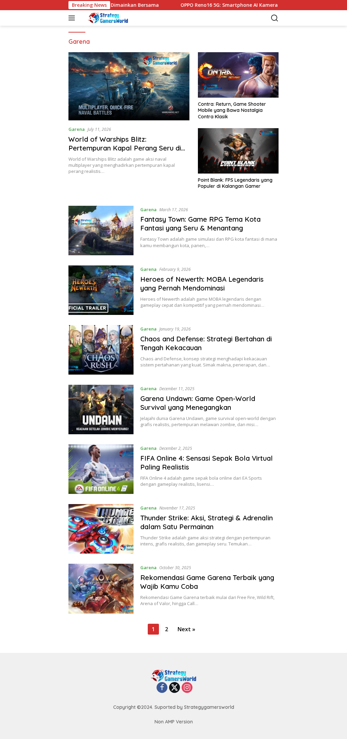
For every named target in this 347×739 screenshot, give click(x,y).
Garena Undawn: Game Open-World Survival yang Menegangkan (197, 403)
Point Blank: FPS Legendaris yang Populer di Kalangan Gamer (235, 183)
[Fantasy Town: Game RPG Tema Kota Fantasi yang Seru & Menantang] (101, 230)
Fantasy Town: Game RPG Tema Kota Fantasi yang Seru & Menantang (200, 223)
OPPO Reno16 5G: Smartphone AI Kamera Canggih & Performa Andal (245, 5)
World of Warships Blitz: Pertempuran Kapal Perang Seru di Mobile (124, 148)
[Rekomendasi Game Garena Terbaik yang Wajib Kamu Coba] (101, 588)
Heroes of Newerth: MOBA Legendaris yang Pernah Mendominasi (202, 283)
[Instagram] (187, 688)
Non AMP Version (174, 722)
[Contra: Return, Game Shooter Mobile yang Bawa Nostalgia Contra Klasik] (238, 75)
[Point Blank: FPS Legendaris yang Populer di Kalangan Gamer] (238, 151)
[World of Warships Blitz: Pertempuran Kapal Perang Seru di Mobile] (128, 86)
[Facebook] (162, 688)
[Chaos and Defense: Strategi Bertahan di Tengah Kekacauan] (101, 350)
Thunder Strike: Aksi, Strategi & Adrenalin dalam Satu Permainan (206, 522)
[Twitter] (174, 688)
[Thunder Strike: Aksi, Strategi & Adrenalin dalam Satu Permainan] (101, 529)
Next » (186, 629)
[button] (73, 18)
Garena (76, 129)
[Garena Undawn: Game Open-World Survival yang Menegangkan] (101, 409)
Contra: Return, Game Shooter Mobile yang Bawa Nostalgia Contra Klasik (232, 110)
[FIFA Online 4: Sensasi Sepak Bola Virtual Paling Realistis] (101, 469)
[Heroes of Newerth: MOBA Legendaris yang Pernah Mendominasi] (101, 290)
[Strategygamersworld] (113, 18)
